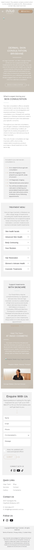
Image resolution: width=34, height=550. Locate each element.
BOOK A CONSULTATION (15, 85)
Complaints (17, 490)
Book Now (26, 11)
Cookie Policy (27, 532)
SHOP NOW (15, 326)
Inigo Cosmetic (19, 528)
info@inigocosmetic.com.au (14, 509)
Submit (10, 457)
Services (6, 487)
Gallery (5, 490)
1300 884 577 (9, 507)
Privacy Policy (18, 532)
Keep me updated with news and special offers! (15, 450)
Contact (16, 487)
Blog (14, 484)
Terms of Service (8, 532)
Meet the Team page (22, 353)
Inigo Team (7, 484)
